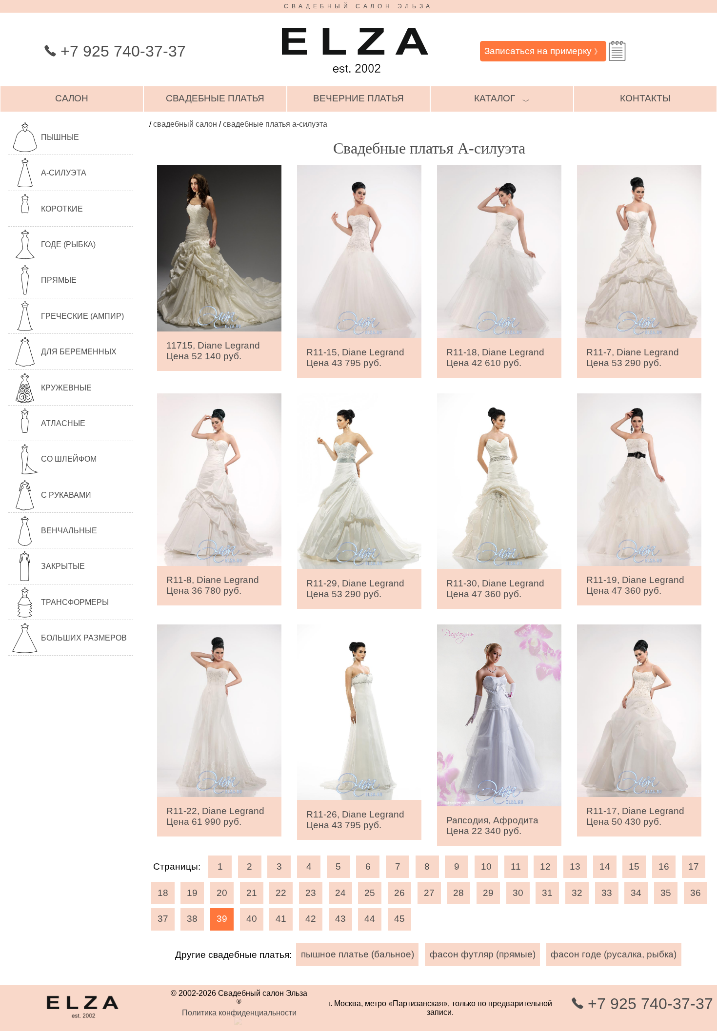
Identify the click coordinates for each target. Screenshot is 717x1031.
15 (634, 866)
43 (340, 919)
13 (575, 866)
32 (577, 893)
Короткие (62, 209)
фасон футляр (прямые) (483, 954)
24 (340, 893)
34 (636, 893)
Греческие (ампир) (82, 316)
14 (604, 866)
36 (695, 893)
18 (163, 893)
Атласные (63, 423)
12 (545, 866)
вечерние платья (358, 98)
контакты (645, 98)
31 (547, 893)
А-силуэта (63, 173)
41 (281, 919)
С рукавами (66, 495)
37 (163, 919)
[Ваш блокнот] (617, 51)
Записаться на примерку (542, 51)
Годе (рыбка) (68, 244)
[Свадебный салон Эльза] (355, 77)
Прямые (59, 280)
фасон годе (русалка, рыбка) (614, 954)
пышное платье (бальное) (357, 954)
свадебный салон (185, 124)
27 (429, 893)
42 (310, 919)
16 (663, 866)
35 (665, 893)
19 (192, 893)
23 (310, 893)
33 (606, 893)
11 (516, 866)
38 (192, 919)
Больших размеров (84, 638)
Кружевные (66, 388)
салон (71, 98)
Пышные (60, 137)
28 (458, 893)
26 (399, 893)
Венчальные (69, 530)
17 (693, 866)
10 (486, 866)
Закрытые (63, 566)
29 (488, 893)
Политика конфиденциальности (239, 1013)
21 (251, 893)
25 (369, 893)
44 (369, 919)
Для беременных (79, 352)
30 (518, 893)
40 (251, 919)
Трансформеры (75, 602)
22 (281, 893)
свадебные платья (215, 98)
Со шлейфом (69, 459)
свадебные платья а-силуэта (275, 124)
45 (399, 919)
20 (222, 893)
